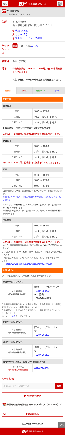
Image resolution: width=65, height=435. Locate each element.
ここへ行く (21, 34)
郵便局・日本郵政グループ (32, 4)
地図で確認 (21, 30)
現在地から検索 (34, 395)
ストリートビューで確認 (28, 38)
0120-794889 (41, 368)
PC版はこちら (32, 413)
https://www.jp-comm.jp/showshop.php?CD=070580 (29, 263)
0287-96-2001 (43, 290)
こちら (34, 45)
